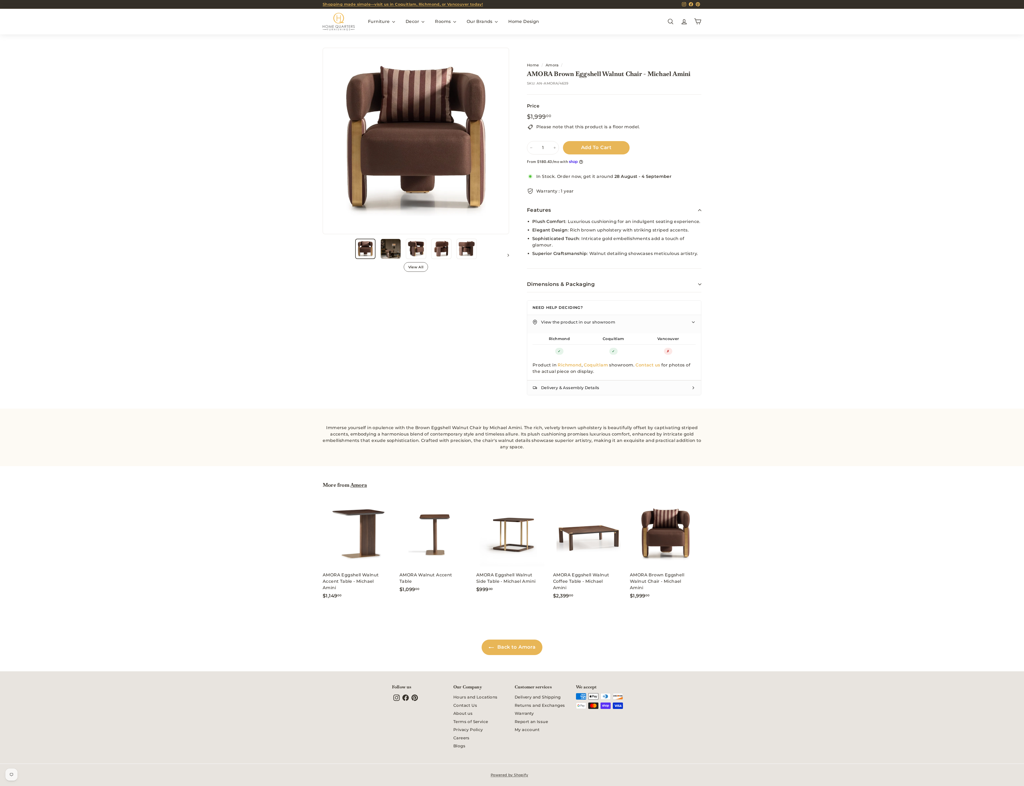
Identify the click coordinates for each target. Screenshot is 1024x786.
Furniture (379, 21)
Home (533, 65)
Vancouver (668, 338)
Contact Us (465, 705)
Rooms (443, 21)
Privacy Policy (468, 729)
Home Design (523, 21)
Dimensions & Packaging (561, 284)
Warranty (524, 713)
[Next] (505, 255)
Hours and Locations (475, 697)
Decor (413, 21)
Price (533, 106)
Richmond (559, 338)
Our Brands (480, 21)
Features (539, 210)
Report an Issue (531, 721)
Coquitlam (613, 338)
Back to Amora (516, 647)
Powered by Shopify (509, 775)
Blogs (459, 745)
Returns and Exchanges (540, 705)
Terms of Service (470, 721)
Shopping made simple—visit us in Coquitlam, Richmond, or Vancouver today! (403, 4)
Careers (461, 737)
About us (463, 713)
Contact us (647, 365)
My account (527, 729)
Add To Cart (596, 147)
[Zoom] (416, 141)
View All (416, 267)
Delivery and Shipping (538, 697)
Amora (552, 65)
